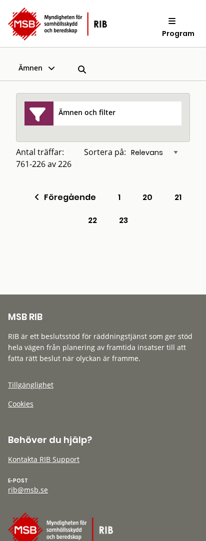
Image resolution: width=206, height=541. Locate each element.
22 (92, 220)
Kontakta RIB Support (44, 459)
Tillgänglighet (31, 385)
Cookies (21, 403)
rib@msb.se (28, 489)
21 (178, 197)
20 (147, 197)
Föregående (68, 197)
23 (123, 220)
